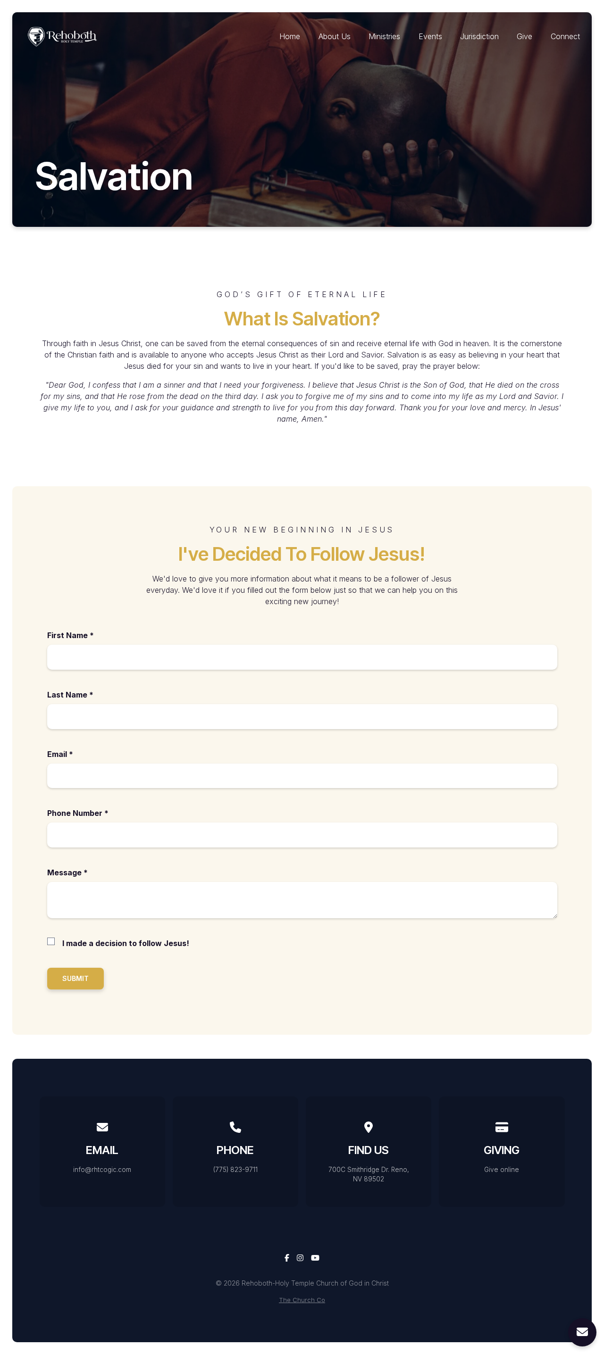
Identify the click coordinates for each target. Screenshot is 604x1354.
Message (67, 872)
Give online (501, 1169)
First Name (70, 635)
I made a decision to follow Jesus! (125, 943)
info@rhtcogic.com (102, 1169)
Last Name (70, 694)
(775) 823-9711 (235, 1169)
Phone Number (78, 813)
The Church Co (302, 1300)
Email (60, 754)
